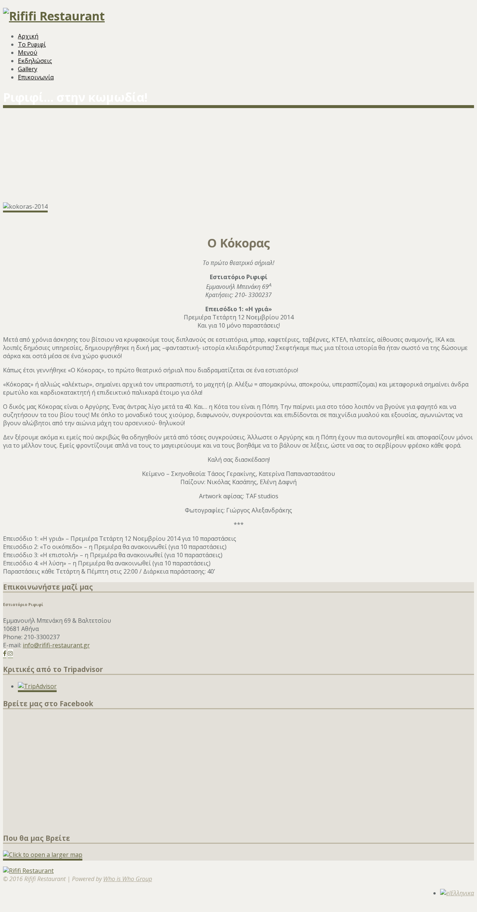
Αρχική (28, 36)
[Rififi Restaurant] (54, 16)
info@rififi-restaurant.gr (56, 645)
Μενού (27, 52)
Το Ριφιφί (32, 44)
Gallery (27, 69)
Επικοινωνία (36, 77)
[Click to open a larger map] (42, 855)
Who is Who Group (127, 879)
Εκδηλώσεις (35, 61)
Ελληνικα (462, 893)
